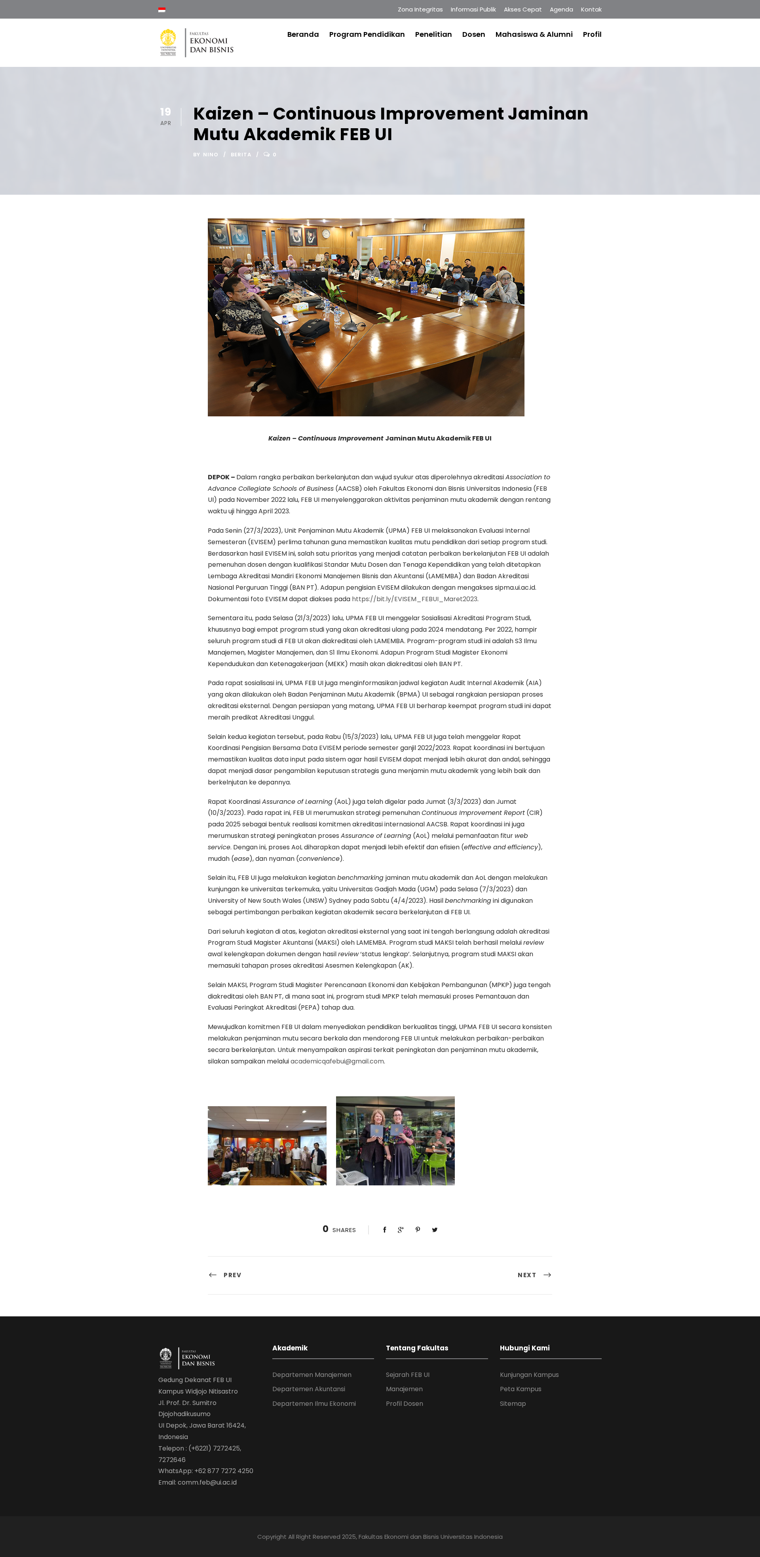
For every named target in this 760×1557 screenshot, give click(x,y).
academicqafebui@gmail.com (337, 1061)
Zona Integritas (420, 9)
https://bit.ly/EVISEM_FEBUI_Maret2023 (414, 599)
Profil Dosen (404, 1403)
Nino (210, 154)
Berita (241, 154)
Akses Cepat (523, 9)
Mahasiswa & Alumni (534, 34)
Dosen (473, 34)
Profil (592, 34)
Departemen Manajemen (312, 1374)
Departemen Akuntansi (308, 1389)
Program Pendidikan (367, 34)
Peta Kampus (521, 1389)
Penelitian (433, 34)
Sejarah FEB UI (407, 1374)
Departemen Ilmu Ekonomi (314, 1403)
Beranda (303, 34)
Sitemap (513, 1403)
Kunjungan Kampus (529, 1374)
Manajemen (404, 1389)
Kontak (591, 9)
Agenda (561, 9)
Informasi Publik (473, 9)
